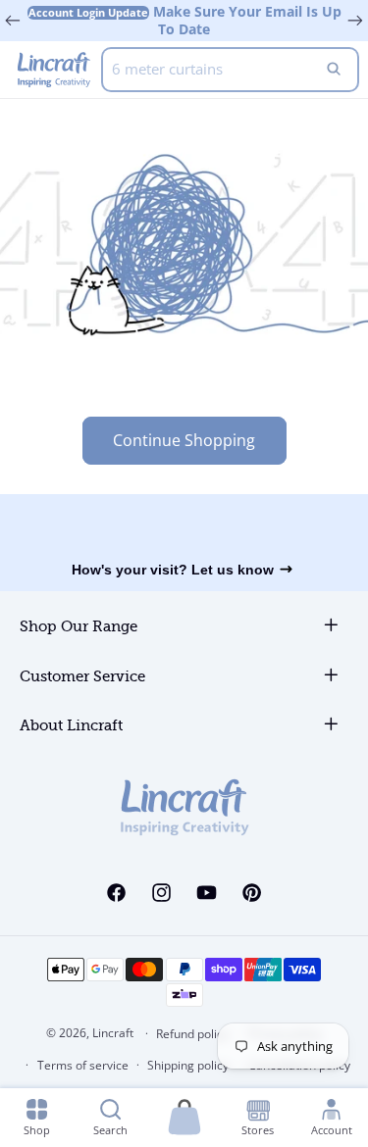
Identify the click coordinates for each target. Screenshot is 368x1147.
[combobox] (230, 69)
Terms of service (83, 1065)
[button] (184, 1118)
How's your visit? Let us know (173, 569)
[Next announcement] (355, 20)
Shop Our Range (78, 627)
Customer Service (82, 677)
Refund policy (192, 1033)
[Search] (333, 69)
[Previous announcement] (13, 20)
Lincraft (112, 1032)
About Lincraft (71, 726)
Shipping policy (188, 1065)
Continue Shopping (184, 440)
